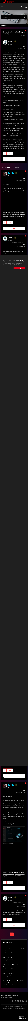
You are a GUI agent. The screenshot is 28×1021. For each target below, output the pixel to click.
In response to (17, 242)
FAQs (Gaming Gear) (8, 984)
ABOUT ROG (4, 996)
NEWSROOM (15, 996)
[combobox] (14, 17)
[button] (5, 153)
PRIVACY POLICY (18, 1006)
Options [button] (26, 25)
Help (22, 6)
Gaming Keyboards (7, 952)
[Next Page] (19, 934)
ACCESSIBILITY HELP (6, 998)
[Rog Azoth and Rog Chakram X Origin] (22, 167)
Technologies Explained (8, 975)
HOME (9, 996)
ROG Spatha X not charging (9, 957)
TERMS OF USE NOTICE (10, 1006)
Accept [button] (19, 268)
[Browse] (2, 7)
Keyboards (4, 25)
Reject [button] (8, 268)
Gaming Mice (6, 959)
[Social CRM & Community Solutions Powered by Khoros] (22, 1017)
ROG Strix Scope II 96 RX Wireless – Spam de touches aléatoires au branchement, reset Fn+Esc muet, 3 (14, 948)
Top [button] (2, 1017)
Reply (14, 159)
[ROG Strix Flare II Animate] (25, 167)
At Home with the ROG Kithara (9, 973)
